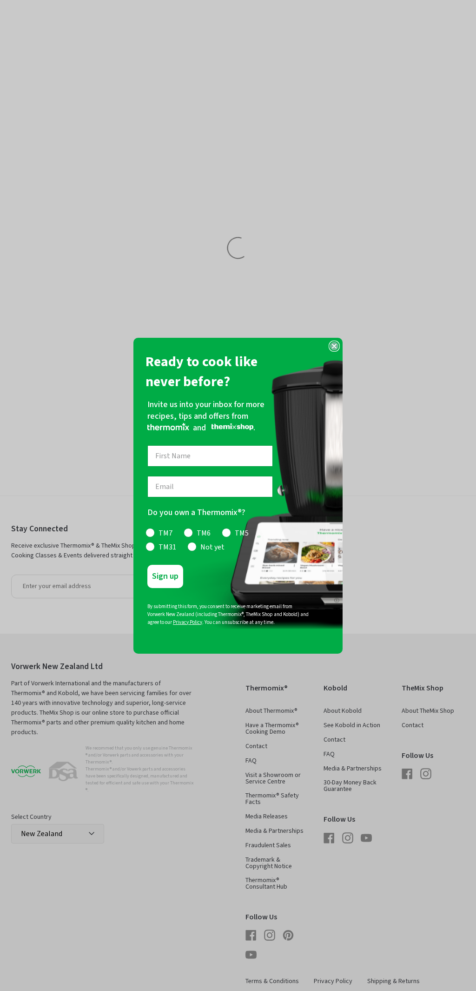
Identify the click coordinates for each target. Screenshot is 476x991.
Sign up (165, 576)
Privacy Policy (187, 622)
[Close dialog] (334, 346)
